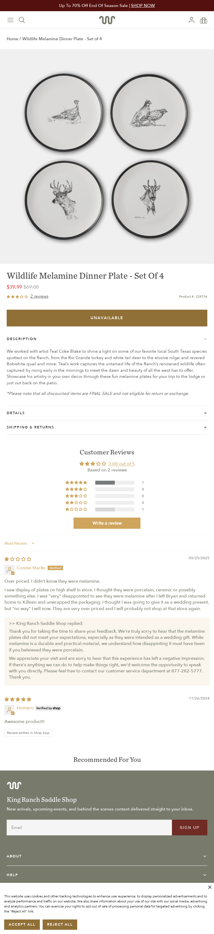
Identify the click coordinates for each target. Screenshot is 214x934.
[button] (76, 483)
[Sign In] (194, 20)
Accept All (22, 924)
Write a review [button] (107, 523)
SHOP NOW (143, 5)
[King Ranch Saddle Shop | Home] (107, 20)
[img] (17, 559)
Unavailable (107, 318)
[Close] (210, 887)
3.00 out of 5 (121, 464)
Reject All (60, 924)
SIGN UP (190, 827)
